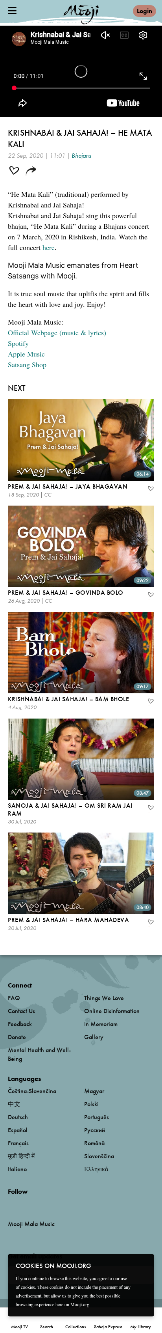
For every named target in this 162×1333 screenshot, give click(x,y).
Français (18, 1143)
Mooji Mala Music (31, 1224)
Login (144, 11)
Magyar (94, 1091)
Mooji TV (19, 1327)
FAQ (14, 998)
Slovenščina (99, 1156)
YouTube (24, 1204)
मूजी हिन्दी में (21, 1156)
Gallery (93, 1037)
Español (18, 1130)
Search (46, 1327)
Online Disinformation (112, 1011)
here (48, 247)
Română (94, 1143)
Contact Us (21, 1011)
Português (96, 1117)
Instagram (41, 1204)
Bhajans (81, 155)
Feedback (20, 1024)
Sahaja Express (108, 1327)
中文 (14, 1104)
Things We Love (104, 998)
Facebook (10, 1204)
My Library (140, 1327)
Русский (94, 1130)
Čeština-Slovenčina (32, 1091)
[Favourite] (150, 489)
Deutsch (18, 1117)
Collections (75, 1327)
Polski (91, 1104)
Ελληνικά (96, 1169)
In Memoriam (101, 1024)
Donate (17, 1037)
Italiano (17, 1169)
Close (143, 1265)
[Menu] (12, 10)
